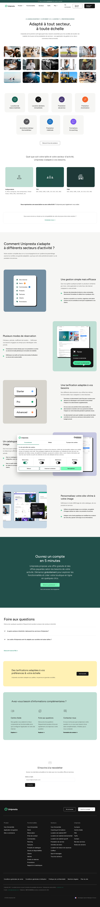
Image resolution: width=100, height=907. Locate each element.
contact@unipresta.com (13, 890)
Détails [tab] (50, 442)
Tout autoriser (71, 468)
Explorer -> (14, 732)
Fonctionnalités (32, 823)
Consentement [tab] (28, 442)
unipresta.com (60, 887)
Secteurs (53, 823)
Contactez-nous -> (50, 220)
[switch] (42, 463)
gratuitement (49, 1)
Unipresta (77, 823)
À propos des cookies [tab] (72, 442)
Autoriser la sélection (50, 468)
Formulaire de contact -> (70, 732)
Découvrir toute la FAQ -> (11, 650)
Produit (6, 823)
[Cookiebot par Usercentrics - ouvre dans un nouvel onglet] (75, 438)
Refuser (29, 468)
